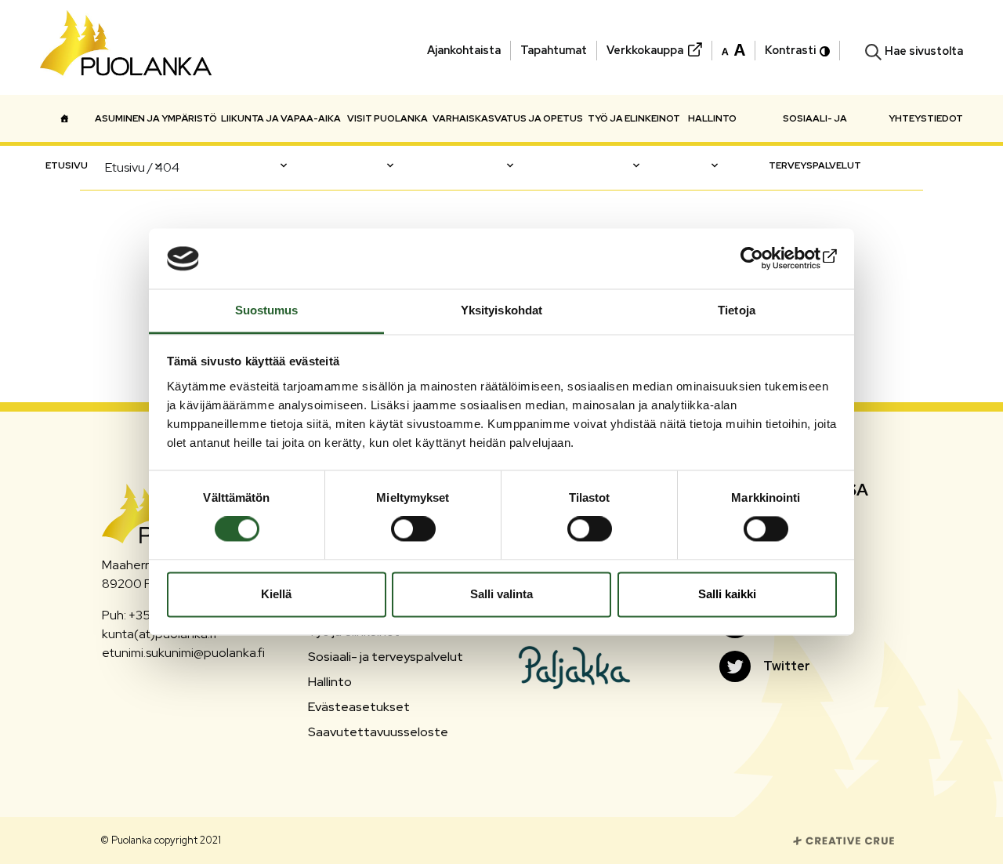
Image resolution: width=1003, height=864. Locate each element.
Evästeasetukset (359, 707)
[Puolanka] (126, 47)
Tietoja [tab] (736, 310)
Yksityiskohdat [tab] (501, 310)
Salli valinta (501, 594)
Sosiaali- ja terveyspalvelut (815, 127)
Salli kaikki (727, 594)
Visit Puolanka (387, 118)
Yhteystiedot (926, 118)
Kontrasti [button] (790, 49)
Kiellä (276, 594)
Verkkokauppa (645, 49)
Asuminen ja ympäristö (156, 118)
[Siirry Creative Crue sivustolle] (844, 839)
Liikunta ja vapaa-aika (281, 118)
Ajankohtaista (464, 49)
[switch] (413, 529)
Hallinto (712, 118)
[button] (733, 48)
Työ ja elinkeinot (634, 118)
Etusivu (66, 118)
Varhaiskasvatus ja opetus (508, 118)
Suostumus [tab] (267, 310)
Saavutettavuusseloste (378, 732)
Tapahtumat (553, 49)
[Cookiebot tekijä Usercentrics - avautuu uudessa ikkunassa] (768, 258)
